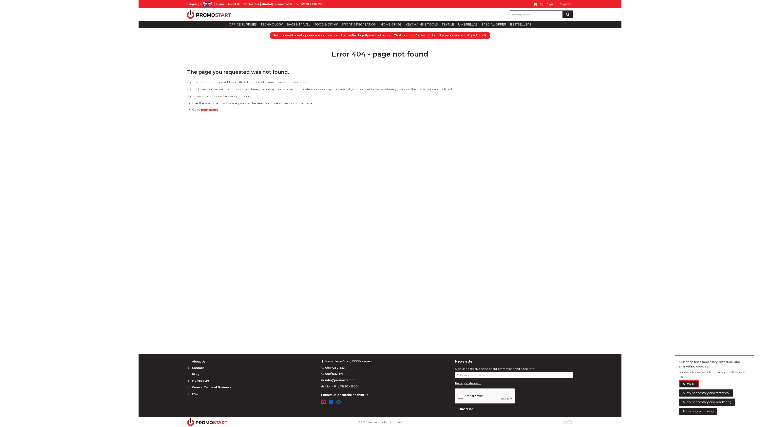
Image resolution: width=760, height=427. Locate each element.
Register (566, 4)
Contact (198, 368)
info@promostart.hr (340, 380)
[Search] (567, 14)
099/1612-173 (334, 374)
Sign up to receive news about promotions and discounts (494, 369)
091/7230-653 (335, 367)
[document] (714, 388)
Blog (195, 374)
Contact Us (251, 4)
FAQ (195, 393)
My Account (200, 381)
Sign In (551, 4)
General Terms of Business (211, 387)
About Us (234, 4)
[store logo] (209, 14)
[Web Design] (568, 422)
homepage (209, 109)
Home (220, 4)
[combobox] (541, 14)
